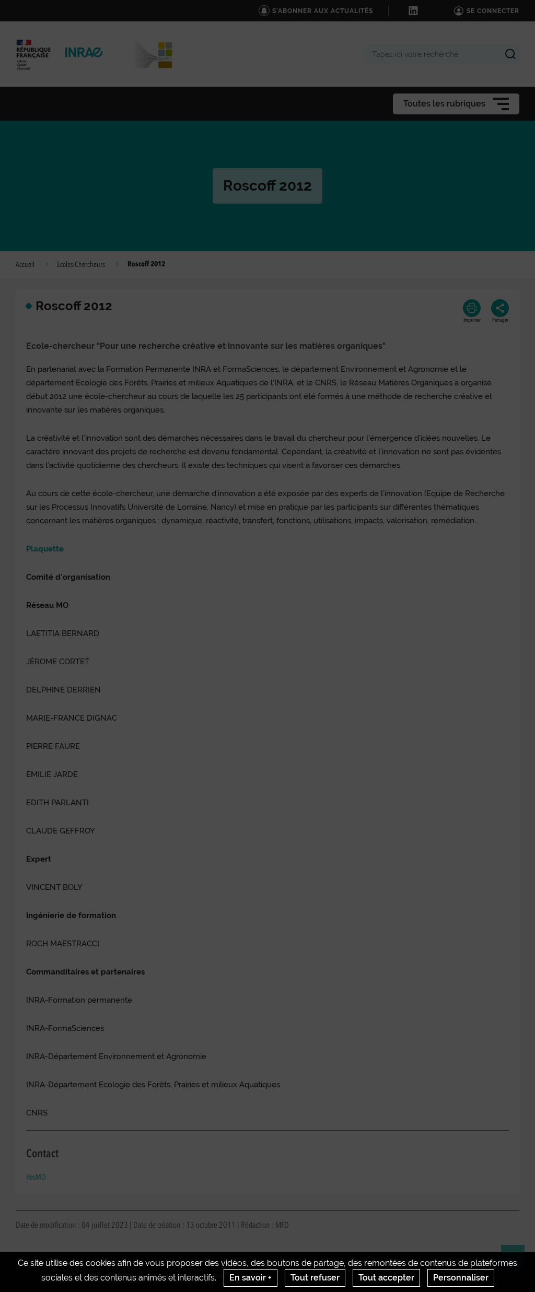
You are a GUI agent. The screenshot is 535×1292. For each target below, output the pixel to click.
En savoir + (250, 1278)
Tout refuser (315, 1278)
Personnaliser (461, 1278)
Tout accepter (386, 1278)
